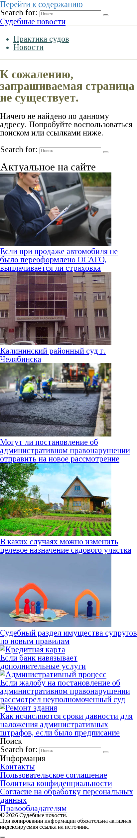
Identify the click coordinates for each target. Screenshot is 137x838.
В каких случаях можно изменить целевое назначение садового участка (65, 545)
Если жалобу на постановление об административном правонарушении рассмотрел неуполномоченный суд (65, 691)
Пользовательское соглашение (53, 774)
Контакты (17, 766)
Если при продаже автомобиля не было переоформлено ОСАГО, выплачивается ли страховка (59, 259)
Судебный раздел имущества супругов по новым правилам (68, 637)
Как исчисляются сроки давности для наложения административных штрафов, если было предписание (66, 724)
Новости (28, 47)
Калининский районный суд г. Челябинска (53, 355)
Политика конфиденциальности (56, 783)
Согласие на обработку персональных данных (66, 795)
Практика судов (41, 38)
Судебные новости (33, 21)
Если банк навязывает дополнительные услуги (43, 662)
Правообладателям (33, 808)
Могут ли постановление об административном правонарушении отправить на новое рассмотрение (65, 450)
